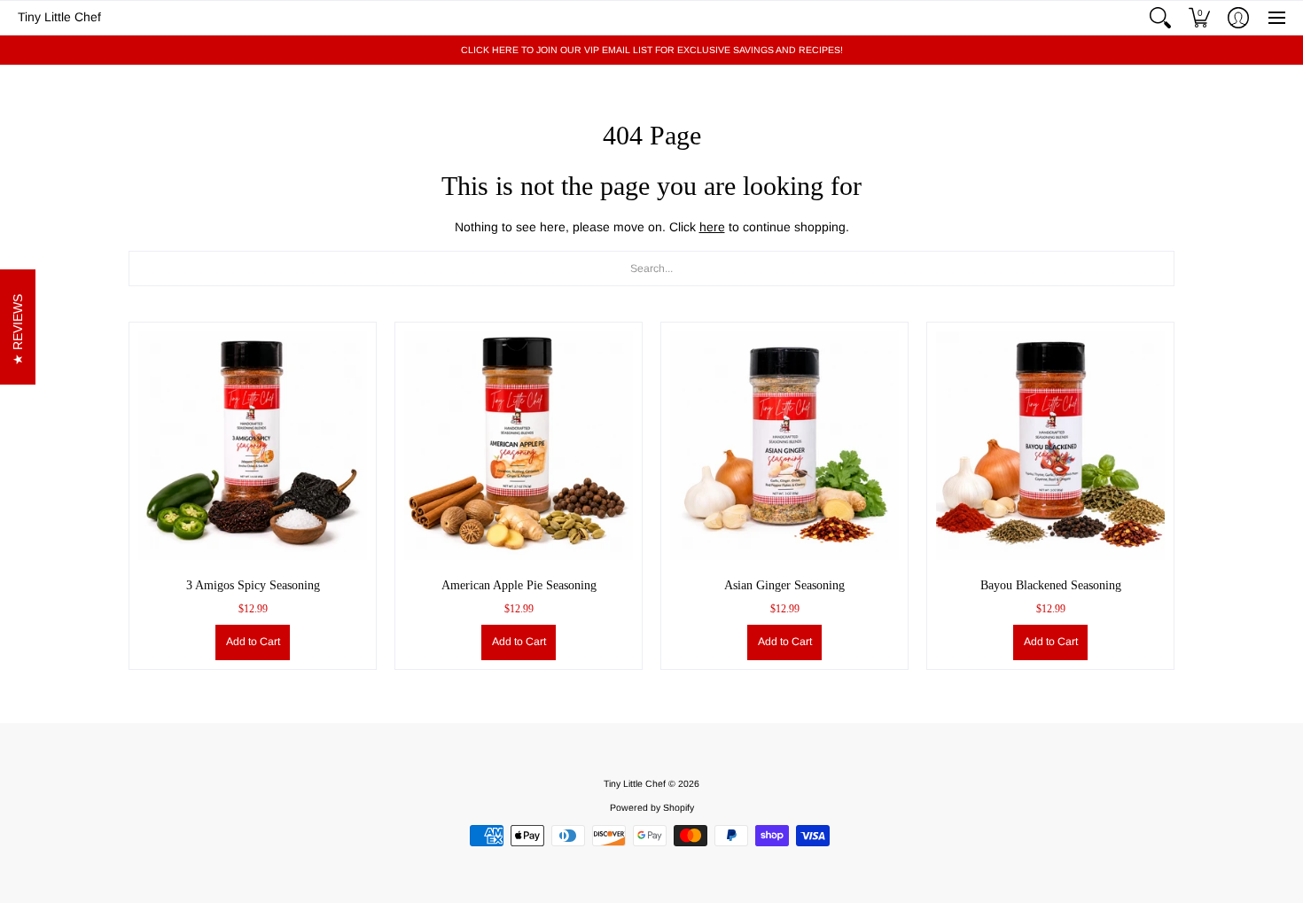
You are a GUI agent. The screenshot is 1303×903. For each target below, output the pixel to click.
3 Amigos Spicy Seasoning (253, 585)
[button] (1160, 18)
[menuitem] (1160, 18)
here (712, 227)
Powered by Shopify (652, 807)
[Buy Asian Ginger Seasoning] (784, 445)
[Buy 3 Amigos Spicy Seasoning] (252, 445)
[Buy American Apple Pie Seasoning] (518, 445)
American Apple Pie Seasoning (519, 585)
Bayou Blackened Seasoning (1050, 585)
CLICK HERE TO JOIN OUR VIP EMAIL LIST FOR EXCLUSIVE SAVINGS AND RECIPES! (652, 49)
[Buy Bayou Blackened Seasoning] (1050, 445)
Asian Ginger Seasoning (784, 585)
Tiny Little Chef (59, 17)
